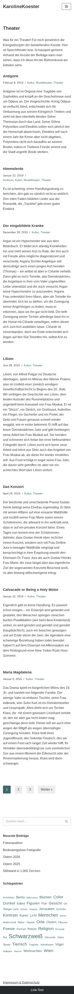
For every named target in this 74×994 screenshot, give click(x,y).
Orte (41, 921)
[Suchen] (66, 821)
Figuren (33, 903)
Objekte (30, 922)
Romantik (60, 929)
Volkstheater (46, 944)
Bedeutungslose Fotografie (22, 850)
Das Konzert (13, 487)
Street (6, 944)
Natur (21, 922)
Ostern (51, 922)
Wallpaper (7, 951)
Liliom (8, 359)
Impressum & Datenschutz (21, 982)
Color (58, 897)
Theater (58, 82)
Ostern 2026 (11, 857)
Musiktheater (44, 82)
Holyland (33, 909)
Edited (21, 903)
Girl (65, 903)
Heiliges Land (10, 909)
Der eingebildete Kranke (23, 226)
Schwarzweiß (26, 936)
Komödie (61, 909)
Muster (63, 916)
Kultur (30, 82)
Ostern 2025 (11, 864)
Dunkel (9, 903)
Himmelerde (13, 169)
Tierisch (19, 944)
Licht (33, 915)
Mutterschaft (9, 922)
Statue (60, 937)
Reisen (32, 929)
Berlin (20, 897)
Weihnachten (32, 951)
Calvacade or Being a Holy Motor (30, 590)
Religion (46, 928)
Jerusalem (46, 909)
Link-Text (37, 990)
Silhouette (50, 937)
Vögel (59, 944)
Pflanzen (63, 922)
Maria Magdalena (17, 672)
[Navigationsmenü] (66, 6)
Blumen (45, 897)
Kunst (24, 915)
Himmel (23, 909)
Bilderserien (32, 897)
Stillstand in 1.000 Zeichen (21, 871)
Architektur (8, 897)
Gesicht (55, 903)
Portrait (21, 929)
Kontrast (10, 915)
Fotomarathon (12, 843)
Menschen (48, 915)
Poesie (9, 929)
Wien (48, 950)
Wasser (18, 951)
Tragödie (33, 944)
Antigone (10, 76)
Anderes (8, 180)
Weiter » (46, 789)
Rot (5, 937)
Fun (44, 903)
